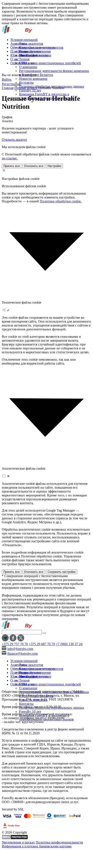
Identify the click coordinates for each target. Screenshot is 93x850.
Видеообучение (30, 51)
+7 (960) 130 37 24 (69, 644)
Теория (24, 59)
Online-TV (18, 63)
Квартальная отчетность (37, 47)
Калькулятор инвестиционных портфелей (50, 63)
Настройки (54, 166)
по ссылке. (10, 158)
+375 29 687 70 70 (42, 644)
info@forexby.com (20, 649)
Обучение (17, 47)
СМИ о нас (27, 63)
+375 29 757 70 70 (15, 644)
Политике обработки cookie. (61, 201)
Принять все (11, 166)
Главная (7, 88)
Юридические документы (29, 55)
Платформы (19, 51)
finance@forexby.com (22, 653)
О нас (14, 59)
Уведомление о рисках (18, 842)
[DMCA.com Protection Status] (15, 838)
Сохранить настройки (61, 571)
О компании (28, 67)
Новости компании (33, 78)
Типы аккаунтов (31, 43)
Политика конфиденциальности (59, 842)
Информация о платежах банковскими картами (37, 846)
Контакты (26, 82)
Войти (7, 79)
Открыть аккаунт (14, 139)
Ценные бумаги (25, 88)
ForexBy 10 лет (30, 90)
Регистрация (11, 84)
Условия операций (24, 40)
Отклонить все (33, 166)
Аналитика (18, 43)
